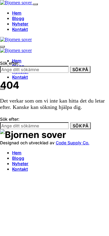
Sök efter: (9, 63)
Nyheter (20, 23)
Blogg (18, 18)
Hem (16, 12)
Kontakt (20, 29)
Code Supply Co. (72, 142)
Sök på (80, 69)
